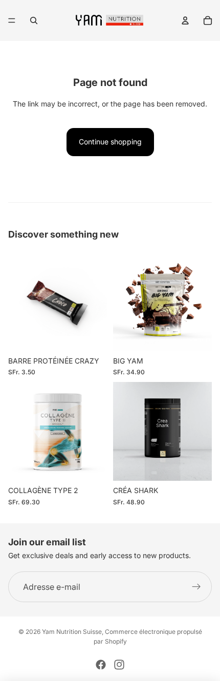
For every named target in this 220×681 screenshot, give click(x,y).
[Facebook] (101, 664)
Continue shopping (110, 141)
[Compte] (185, 20)
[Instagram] (119, 664)
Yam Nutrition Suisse (72, 631)
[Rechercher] (34, 20)
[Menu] (12, 20)
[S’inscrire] (196, 587)
